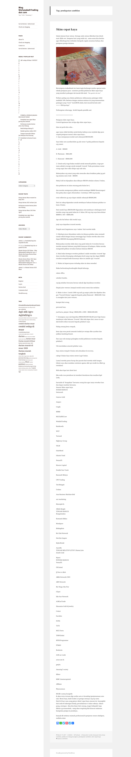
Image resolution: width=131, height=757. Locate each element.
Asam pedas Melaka (22, 317)
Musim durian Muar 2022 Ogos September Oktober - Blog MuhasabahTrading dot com (27, 260)
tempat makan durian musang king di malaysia (28, 369)
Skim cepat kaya (66, 29)
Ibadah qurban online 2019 (28, 131)
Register (21, 281)
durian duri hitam (22, 339)
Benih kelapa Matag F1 (27, 128)
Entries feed (22, 287)
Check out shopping (24, 27)
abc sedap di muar (31, 307)
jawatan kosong (23, 358)
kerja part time (97, 735)
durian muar (30, 339)
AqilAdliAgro (25, 315)
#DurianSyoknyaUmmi (23, 307)
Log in (20, 284)
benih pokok (34, 317)
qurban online (28, 368)
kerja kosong (22, 360)
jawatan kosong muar (33, 358)
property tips (32, 366)
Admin (70, 735)
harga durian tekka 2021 (29, 356)
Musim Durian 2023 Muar (26, 264)
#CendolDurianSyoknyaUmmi (29, 305)
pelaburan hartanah (24, 366)
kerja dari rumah (87, 735)
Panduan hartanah (29, 364)
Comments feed (23, 290)
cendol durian (22, 321)
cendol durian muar (27, 323)
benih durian (29, 317)
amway (23, 309)
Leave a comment (62, 738)
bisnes (20, 319)
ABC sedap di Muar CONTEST (28, 60)
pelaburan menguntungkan (70, 737)
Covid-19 (31, 334)
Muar (27, 362)
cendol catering (32, 319)
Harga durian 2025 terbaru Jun (28, 202)
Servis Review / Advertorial (26, 24)
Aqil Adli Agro (26, 311)
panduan (22, 364)
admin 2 (21, 241)
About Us (21, 39)
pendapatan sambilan (84, 737)
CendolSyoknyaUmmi (24, 332)
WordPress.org (23, 293)
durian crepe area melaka (30, 336)
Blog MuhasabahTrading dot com (28, 10)
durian (21, 336)
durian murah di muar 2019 (26, 343)
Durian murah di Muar (27, 341)
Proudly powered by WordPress (65, 753)
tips (20, 372)
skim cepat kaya (96, 737)
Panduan (77, 735)
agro (20, 309)
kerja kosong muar (29, 360)
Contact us (22, 45)
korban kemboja (22, 362)
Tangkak (33, 368)
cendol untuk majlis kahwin (24, 334)
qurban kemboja (22, 368)
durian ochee (21, 356)
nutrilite (31, 362)
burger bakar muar (25, 319)
